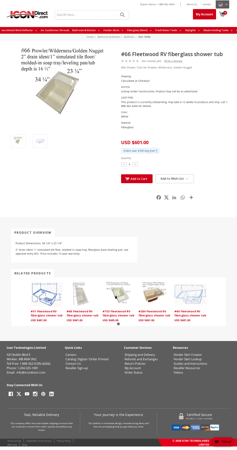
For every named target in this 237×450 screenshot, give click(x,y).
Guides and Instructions (190, 364)
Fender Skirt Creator (188, 355)
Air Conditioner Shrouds (55, 30)
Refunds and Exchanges (141, 359)
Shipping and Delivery (140, 355)
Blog (24, 444)
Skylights (190, 30)
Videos (178, 372)
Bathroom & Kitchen (84, 30)
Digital (82, 359)
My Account (204, 14)
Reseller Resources (187, 368)
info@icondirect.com (30, 372)
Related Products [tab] (32, 273)
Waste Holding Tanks (216, 30)
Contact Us (73, 364)
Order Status (134, 372)
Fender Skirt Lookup (188, 359)
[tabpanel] (47, 301)
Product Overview (32, 233)
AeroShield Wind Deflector (17, 30)
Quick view (46, 294)
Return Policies (135, 364)
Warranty (12, 444)
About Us (192, 4)
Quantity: (126, 158)
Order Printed (99, 359)
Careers (207, 4)
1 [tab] (118, 324)
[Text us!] (223, 442)
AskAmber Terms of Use (39, 440)
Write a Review (173, 61)
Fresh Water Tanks (166, 30)
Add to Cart (139, 179)
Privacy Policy (64, 440)
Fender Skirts (112, 30)
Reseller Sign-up (77, 368)
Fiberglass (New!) (137, 30)
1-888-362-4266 (165, 4)
